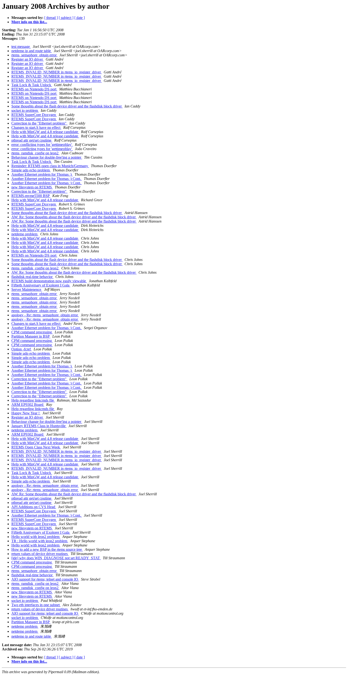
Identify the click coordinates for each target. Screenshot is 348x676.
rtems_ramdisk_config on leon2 (35, 153)
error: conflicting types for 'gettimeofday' (42, 145)
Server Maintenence (26, 289)
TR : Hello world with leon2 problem (39, 541)
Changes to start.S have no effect (36, 127)
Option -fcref (21, 349)
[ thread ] (51, 18)
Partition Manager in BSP (30, 336)
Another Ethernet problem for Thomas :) (42, 174)
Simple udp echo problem (31, 170)
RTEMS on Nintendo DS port (34, 89)
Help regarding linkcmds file (33, 400)
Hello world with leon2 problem (35, 537)
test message (21, 47)
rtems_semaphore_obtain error (34, 55)
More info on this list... (29, 22)
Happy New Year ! (25, 413)
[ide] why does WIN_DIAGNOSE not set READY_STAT (56, 558)
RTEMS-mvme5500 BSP (30, 196)
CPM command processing (32, 332)
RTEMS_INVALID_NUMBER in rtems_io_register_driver (56, 72)
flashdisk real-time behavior (32, 277)
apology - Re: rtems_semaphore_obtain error (45, 315)
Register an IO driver (27, 59)
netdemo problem (24, 234)
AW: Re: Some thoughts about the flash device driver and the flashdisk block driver (74, 217)
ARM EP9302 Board (27, 405)
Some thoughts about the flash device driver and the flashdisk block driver (67, 106)
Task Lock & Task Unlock (31, 85)
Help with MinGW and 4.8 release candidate (45, 132)
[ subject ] (66, 18)
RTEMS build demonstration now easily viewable (49, 281)
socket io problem (25, 110)
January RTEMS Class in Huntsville (39, 426)
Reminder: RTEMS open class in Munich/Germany (50, 166)
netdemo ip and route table (31, 51)
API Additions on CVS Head (33, 507)
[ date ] (79, 18)
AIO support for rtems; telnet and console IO (45, 579)
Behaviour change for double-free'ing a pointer (46, 157)
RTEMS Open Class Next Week (36, 447)
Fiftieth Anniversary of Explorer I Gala (40, 285)
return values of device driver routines (40, 554)
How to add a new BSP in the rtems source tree (47, 549)
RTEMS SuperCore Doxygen (34, 115)
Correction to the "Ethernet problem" (39, 123)
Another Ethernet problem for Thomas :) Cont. (46, 179)
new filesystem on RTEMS (32, 187)
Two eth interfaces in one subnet (36, 605)
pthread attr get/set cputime (31, 140)
